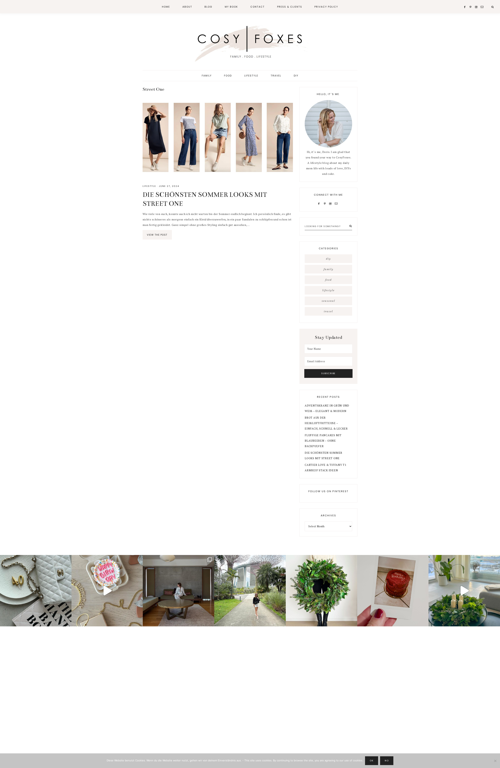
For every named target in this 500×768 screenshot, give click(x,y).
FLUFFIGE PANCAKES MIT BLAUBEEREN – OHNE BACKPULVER (323, 440)
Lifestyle (149, 186)
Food (328, 279)
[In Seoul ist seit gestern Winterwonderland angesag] (464, 590)
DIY (328, 258)
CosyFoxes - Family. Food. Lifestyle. (250, 42)
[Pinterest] (325, 203)
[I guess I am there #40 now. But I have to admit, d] (35, 590)
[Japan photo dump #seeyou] (178, 590)
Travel (328, 311)
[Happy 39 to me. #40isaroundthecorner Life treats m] (107, 590)
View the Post (157, 234)
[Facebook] (319, 203)
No (387, 760)
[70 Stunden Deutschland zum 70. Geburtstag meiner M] (393, 590)
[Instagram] (331, 203)
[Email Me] (337, 203)
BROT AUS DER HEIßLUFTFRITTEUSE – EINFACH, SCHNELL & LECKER (326, 423)
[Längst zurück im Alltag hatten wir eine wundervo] (250, 590)
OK (371, 760)
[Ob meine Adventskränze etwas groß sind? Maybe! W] (321, 590)
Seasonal (328, 300)
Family (328, 269)
